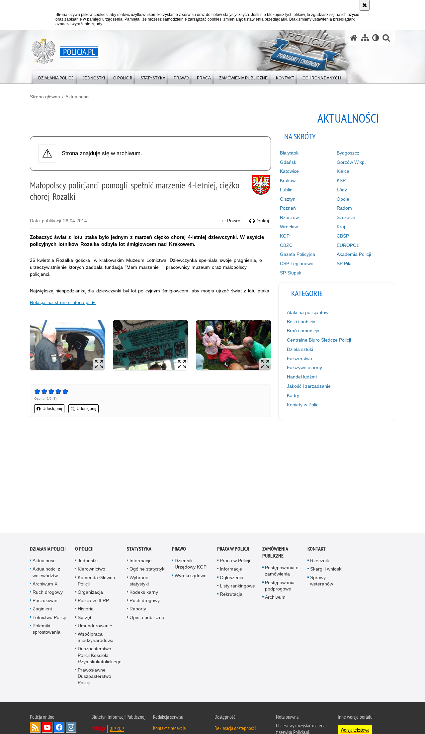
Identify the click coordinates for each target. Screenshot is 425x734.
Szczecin (346, 217)
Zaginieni (42, 610)
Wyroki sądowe (191, 576)
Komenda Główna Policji (96, 582)
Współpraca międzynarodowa (96, 638)
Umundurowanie (95, 627)
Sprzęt (84, 618)
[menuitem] (56, 76)
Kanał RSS (35, 728)
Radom (344, 208)
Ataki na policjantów (307, 312)
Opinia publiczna (146, 618)
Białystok (289, 153)
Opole (343, 199)
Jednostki (88, 562)
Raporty (137, 610)
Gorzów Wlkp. (351, 162)
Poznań (288, 208)
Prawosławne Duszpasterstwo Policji (94, 677)
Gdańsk (288, 162)
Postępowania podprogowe (280, 587)
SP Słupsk (290, 272)
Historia (86, 610)
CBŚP (343, 236)
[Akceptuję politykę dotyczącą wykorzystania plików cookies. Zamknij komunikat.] (365, 5)
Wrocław (289, 226)
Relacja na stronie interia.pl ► (63, 302)
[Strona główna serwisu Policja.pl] (354, 38)
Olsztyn (288, 199)
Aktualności (77, 96)
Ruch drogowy (48, 593)
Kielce (343, 171)
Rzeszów (289, 217)
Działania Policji (48, 550)
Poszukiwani (45, 601)
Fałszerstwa (299, 358)
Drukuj (262, 220)
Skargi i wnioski (326, 570)
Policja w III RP (93, 601)
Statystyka (139, 550)
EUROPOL (348, 245)
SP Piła (344, 263)
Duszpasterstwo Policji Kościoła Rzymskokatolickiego (100, 657)
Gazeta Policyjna (297, 254)
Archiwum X (45, 585)
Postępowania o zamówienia (281, 572)
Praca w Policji (233, 550)
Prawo (179, 550)
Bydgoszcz (348, 153)
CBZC (286, 245)
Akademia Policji (354, 254)
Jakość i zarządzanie (309, 386)
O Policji (84, 550)
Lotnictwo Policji (49, 618)
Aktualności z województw (46, 573)
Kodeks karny (143, 593)
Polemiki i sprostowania (46, 630)
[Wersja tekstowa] (375, 38)
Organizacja (90, 593)
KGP (285, 236)
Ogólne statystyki (147, 570)
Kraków (288, 180)
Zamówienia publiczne (275, 554)
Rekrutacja (231, 595)
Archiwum (275, 598)
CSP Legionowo (296, 263)
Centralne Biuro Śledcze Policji (319, 340)
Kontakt (316, 550)
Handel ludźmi (302, 376)
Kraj (341, 226)
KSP (341, 180)
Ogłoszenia (231, 578)
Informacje (140, 562)
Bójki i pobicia (301, 321)
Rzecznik (319, 562)
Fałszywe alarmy (304, 367)
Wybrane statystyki (139, 582)
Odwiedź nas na (47, 728)
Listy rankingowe (237, 587)
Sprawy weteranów (321, 582)
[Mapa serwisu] (365, 38)
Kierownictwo (91, 570)
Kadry (293, 395)
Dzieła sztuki (300, 349)
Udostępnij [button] (52, 408)
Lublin (286, 189)
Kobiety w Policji (303, 404)
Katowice (289, 171)
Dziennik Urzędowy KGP (191, 565)
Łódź (342, 189)
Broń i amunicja (303, 330)
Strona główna (45, 96)
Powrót (234, 220)
